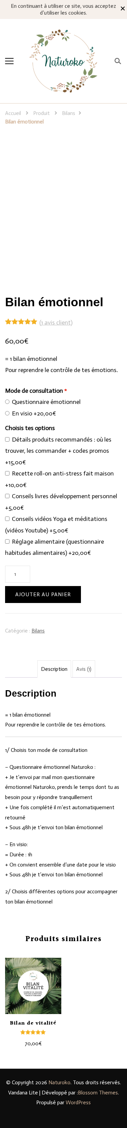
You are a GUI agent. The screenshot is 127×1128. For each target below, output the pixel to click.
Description (54, 669)
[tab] (54, 669)
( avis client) (55, 322)
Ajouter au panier (43, 594)
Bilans (38, 630)
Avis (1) (83, 669)
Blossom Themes (98, 1092)
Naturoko (59, 1082)
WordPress (78, 1102)
